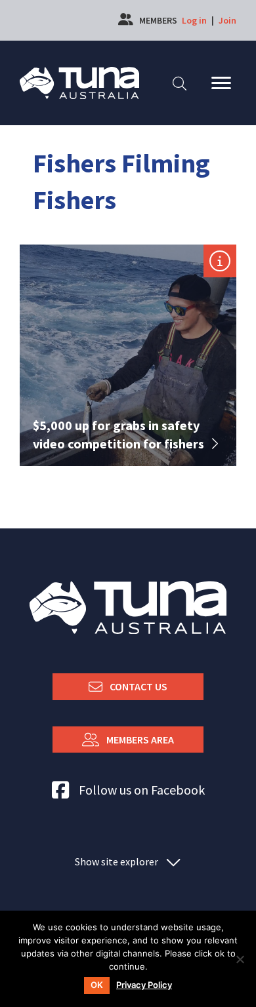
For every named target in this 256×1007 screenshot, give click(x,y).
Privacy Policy (144, 985)
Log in (194, 20)
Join (227, 20)
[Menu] (221, 83)
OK (97, 984)
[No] (239, 959)
